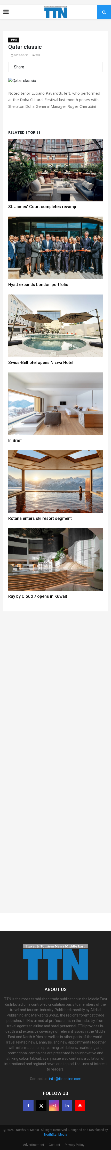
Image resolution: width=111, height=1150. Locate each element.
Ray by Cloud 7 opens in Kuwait (37, 596)
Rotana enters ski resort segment (40, 518)
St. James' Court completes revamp (42, 206)
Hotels (14, 40)
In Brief (15, 440)
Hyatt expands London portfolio (38, 284)
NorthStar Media (55, 1134)
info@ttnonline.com (65, 1079)
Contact (54, 1145)
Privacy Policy (74, 1145)
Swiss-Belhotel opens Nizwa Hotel (40, 362)
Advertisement (33, 1145)
